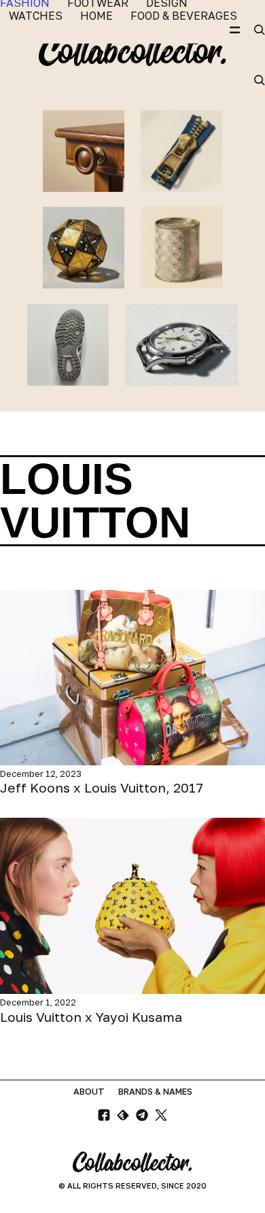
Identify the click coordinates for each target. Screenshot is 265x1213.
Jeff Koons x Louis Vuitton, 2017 (101, 787)
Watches (36, 16)
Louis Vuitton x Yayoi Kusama (91, 1017)
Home (96, 16)
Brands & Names (155, 1091)
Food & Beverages (183, 16)
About (89, 1091)
